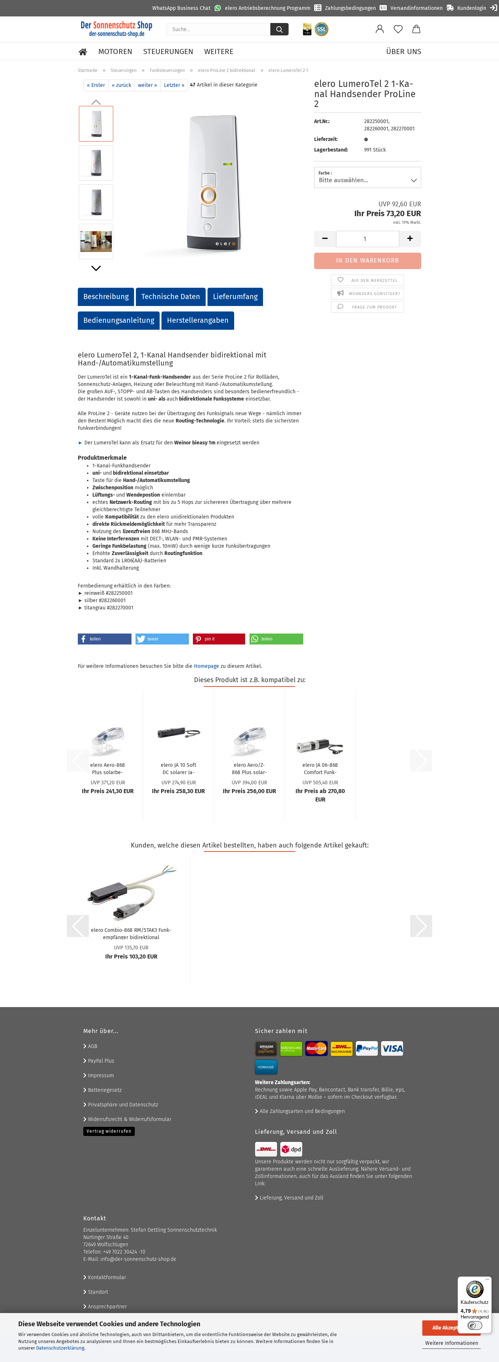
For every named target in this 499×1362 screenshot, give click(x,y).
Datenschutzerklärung (60, 1348)
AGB (92, 1046)
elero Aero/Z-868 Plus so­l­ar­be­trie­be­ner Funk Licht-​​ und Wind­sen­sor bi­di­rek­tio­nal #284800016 (249, 768)
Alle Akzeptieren (452, 1328)
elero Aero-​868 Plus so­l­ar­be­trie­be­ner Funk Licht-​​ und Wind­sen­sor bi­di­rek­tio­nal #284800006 (107, 768)
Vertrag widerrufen (109, 1131)
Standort (97, 1292)
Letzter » (174, 85)
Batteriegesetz (104, 1090)
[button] (380, 29)
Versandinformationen (417, 8)
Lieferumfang (235, 296)
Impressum (100, 1075)
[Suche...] (279, 29)
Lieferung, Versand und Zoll (290, 1198)
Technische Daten (170, 296)
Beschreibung (106, 296)
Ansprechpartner (107, 1307)
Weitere (218, 51)
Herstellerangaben (198, 320)
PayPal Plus (100, 1061)
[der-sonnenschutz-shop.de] (117, 29)
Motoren (115, 51)
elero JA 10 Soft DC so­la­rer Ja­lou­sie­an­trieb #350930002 (178, 768)
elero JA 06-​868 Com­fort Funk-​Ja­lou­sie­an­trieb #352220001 (320, 768)
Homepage (206, 666)
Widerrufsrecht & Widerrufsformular (129, 1119)
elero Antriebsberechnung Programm (268, 8)
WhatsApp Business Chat (181, 8)
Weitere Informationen (451, 1343)
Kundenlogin (471, 8)
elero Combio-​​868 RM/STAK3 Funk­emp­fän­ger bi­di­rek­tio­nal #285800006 (131, 933)
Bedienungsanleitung (118, 320)
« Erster (96, 85)
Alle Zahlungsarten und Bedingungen (301, 1111)
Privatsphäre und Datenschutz (122, 1105)
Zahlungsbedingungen (350, 8)
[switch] (475, 1325)
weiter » (147, 85)
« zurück (121, 85)
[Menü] (487, 1281)
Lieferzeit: (326, 139)
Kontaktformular (106, 1277)
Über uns (403, 51)
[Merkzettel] (398, 29)
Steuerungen (168, 51)
